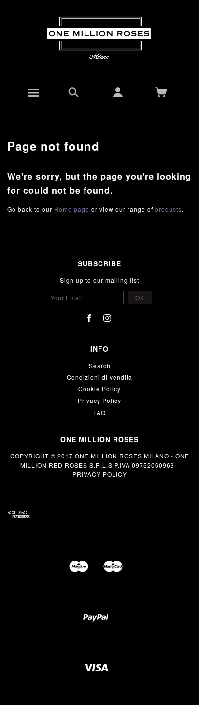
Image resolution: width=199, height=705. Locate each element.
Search (100, 365)
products (168, 209)
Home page (71, 209)
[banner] (99, 38)
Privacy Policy (99, 400)
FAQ (99, 412)
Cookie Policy (99, 389)
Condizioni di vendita (99, 377)
